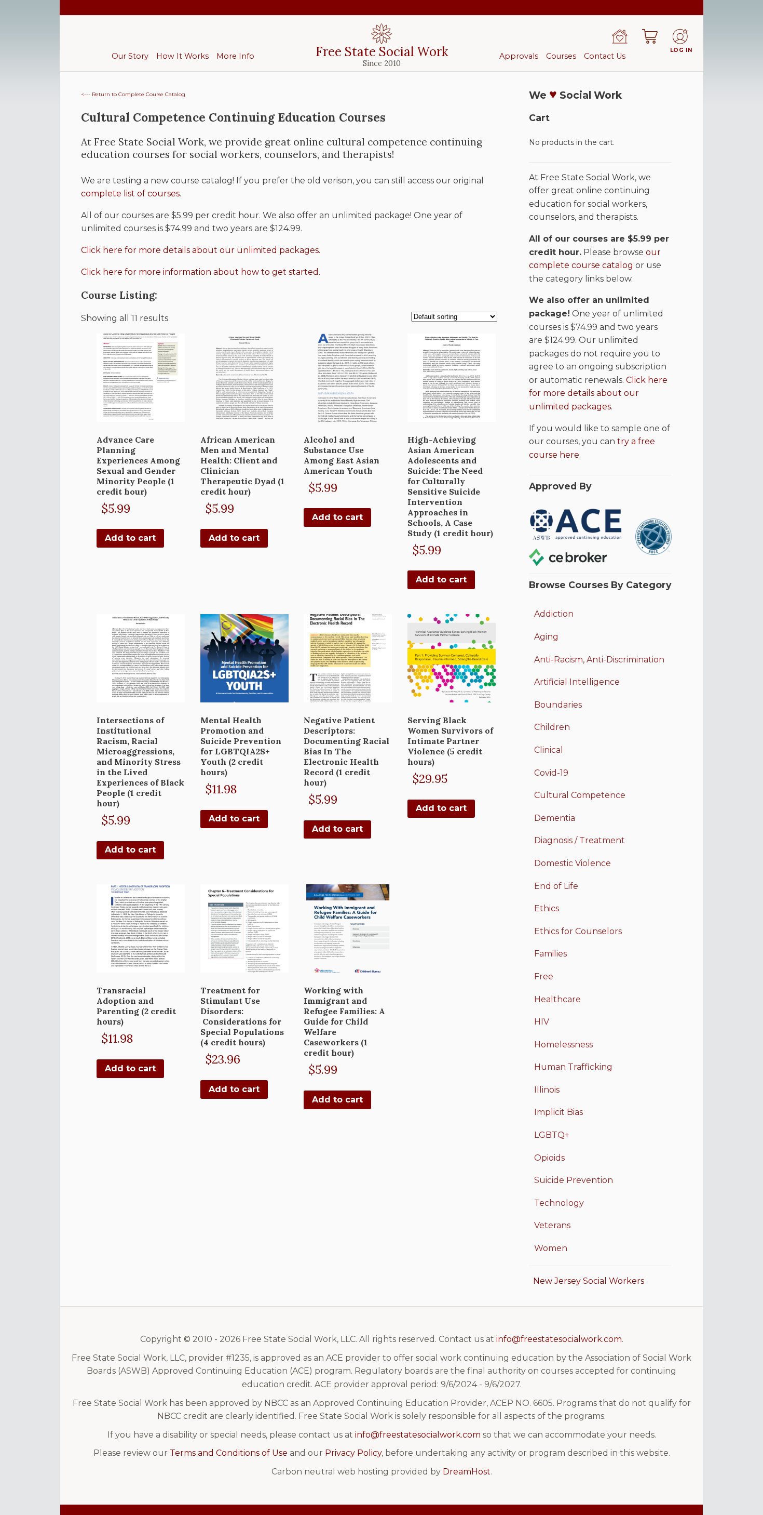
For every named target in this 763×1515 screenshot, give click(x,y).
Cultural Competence (579, 795)
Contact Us (604, 56)
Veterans (552, 1225)
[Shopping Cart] (650, 36)
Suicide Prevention (573, 1180)
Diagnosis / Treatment (579, 840)
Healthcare (557, 999)
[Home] (620, 36)
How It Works (182, 56)
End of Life (556, 886)
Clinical (548, 750)
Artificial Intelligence (577, 682)
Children (552, 727)
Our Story (130, 56)
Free (543, 976)
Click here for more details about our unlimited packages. (200, 250)
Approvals (518, 56)
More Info (235, 56)
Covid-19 (551, 773)
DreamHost (467, 1472)
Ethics (546, 908)
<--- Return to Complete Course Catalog (133, 94)
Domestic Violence (572, 863)
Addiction (554, 614)
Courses (561, 56)
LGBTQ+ (551, 1135)
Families (550, 954)
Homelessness (563, 1044)
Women (550, 1248)
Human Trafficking (573, 1067)
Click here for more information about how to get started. (200, 272)
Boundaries (558, 705)
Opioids (549, 1158)
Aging (546, 637)
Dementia (554, 818)
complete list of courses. (131, 193)
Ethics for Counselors (578, 931)
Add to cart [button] (130, 538)
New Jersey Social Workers (588, 1281)
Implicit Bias (558, 1112)
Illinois (547, 1090)
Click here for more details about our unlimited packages (598, 393)
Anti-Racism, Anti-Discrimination (599, 660)
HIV (541, 1022)
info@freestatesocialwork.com (559, 1339)
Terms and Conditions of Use (229, 1453)
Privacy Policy (353, 1453)
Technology (559, 1203)
